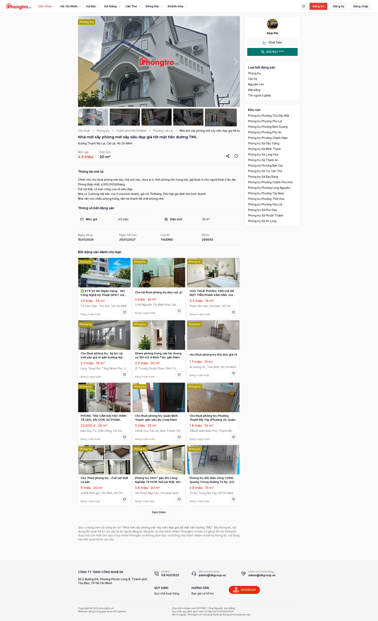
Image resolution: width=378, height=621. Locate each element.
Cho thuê (84, 130)
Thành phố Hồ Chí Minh (131, 130)
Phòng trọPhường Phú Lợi (265, 121)
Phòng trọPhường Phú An (265, 132)
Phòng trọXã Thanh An (263, 160)
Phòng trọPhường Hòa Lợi (265, 204)
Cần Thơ (131, 6)
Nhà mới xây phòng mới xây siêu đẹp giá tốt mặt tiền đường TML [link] (221, 130)
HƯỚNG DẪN (200, 588)
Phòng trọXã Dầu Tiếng (263, 143)
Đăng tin (318, 6)
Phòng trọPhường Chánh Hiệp (268, 137)
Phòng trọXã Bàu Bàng (263, 176)
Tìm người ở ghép (259, 95)
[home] (18, 6)
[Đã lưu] (303, 6)
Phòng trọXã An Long (262, 221)
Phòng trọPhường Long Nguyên (269, 187)
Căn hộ (252, 78)
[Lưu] (124, 312)
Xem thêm (159, 512)
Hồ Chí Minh (68, 6)
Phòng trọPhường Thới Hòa (266, 198)
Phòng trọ (103, 130)
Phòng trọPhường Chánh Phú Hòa (270, 182)
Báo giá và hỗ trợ (202, 593)
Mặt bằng (254, 90)
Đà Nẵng (110, 6)
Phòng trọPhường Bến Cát (265, 165)
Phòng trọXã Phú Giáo (262, 210)
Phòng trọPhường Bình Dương (268, 126)
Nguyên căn (256, 84)
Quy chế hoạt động (166, 593)
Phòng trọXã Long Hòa (263, 154)
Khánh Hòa (175, 6)
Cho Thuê (45, 6)
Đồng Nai (152, 6)
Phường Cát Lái (163, 130)
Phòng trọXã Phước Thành (265, 215)
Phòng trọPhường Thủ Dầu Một (268, 115)
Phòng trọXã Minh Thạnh (264, 149)
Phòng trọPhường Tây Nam (266, 193)
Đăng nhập (360, 6)
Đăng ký (338, 6)
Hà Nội (91, 6)
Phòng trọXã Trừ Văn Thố (265, 171)
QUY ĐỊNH (161, 588)
